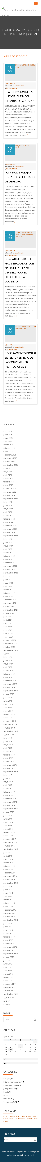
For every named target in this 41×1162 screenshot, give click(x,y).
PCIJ (32, 1119)
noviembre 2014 (10, 876)
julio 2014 (7, 886)
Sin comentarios (11, 88)
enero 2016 (8, 835)
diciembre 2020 (9, 640)
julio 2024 (7, 502)
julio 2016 (7, 815)
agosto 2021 (8, 613)
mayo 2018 (8, 744)
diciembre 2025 (9, 455)
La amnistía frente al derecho (22, 1119)
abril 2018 (7, 748)
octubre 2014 (9, 879)
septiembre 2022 (10, 573)
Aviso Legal (29, 1155)
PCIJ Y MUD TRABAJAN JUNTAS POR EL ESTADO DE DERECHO (20, 177)
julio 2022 (7, 576)
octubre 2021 (9, 606)
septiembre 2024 (10, 498)
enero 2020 (8, 677)
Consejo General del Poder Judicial (25, 1116)
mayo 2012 (8, 967)
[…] (27, 135)
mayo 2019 (8, 704)
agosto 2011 (8, 997)
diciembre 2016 (9, 798)
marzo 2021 (8, 630)
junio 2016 (7, 819)
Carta (10, 1116)
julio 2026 (7, 431)
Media (6, 1092)
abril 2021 (7, 626)
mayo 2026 (8, 438)
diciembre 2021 (9, 600)
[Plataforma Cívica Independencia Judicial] (20, 11)
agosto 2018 (8, 734)
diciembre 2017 (9, 761)
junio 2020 (7, 660)
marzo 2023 (8, 552)
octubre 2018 (9, 728)
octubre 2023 (9, 532)
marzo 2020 (8, 670)
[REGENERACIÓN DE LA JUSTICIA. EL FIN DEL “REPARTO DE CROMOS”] (20, 66)
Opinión (6, 1099)
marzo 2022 (8, 589)
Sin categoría (9, 1102)
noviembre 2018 (10, 724)
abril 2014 (7, 896)
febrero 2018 (9, 755)
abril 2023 (7, 549)
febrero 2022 (9, 593)
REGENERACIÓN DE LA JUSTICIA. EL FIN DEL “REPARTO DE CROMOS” (19, 96)
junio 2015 (7, 856)
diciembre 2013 (9, 910)
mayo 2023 (8, 546)
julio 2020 (7, 657)
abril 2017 (7, 785)
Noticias (6, 1095)
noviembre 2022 (10, 566)
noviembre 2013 (10, 913)
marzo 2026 (8, 444)
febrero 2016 (9, 832)
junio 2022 (7, 579)
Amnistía (6, 1116)
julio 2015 (7, 852)
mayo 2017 (8, 782)
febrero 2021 (9, 633)
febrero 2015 (9, 866)
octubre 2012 (9, 950)
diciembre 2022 (9, 562)
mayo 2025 (8, 471)
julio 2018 (7, 738)
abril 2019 (7, 707)
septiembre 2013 (10, 920)
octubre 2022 (9, 569)
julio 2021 (7, 616)
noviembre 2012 (10, 947)
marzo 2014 (8, 900)
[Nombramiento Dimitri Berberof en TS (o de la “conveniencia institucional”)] (20, 327)
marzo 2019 (8, 711)
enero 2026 (8, 451)
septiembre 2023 (10, 535)
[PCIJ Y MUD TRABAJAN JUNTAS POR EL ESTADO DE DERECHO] (20, 147)
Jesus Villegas (10, 83)
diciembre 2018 (9, 721)
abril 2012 (7, 970)
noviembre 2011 (10, 987)
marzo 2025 (8, 478)
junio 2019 (7, 701)
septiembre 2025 (10, 465)
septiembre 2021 (10, 610)
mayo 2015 (8, 859)
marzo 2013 (8, 933)
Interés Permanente (12, 1082)
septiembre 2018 (10, 731)
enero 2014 (8, 906)
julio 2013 (7, 923)
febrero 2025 (9, 482)
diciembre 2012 (9, 943)
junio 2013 (7, 926)
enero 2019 (8, 718)
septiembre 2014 (10, 883)
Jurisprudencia (9, 1088)
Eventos (10, 1119)
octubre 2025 (9, 461)
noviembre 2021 (10, 603)
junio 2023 (7, 542)
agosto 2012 (8, 957)
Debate (5, 1119)
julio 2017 (7, 775)
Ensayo (6, 1078)
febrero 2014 (9, 903)
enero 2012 (8, 980)
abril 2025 (7, 475)
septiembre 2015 (10, 849)
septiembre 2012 (10, 953)
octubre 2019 (9, 687)
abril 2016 (7, 825)
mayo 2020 (8, 664)
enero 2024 (8, 522)
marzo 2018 (8, 751)
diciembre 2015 (9, 839)
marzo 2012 (8, 974)
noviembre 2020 (10, 643)
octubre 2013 (9, 916)
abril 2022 (7, 586)
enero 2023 (8, 559)
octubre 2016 (9, 805)
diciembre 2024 (9, 488)
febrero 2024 (9, 519)
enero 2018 (8, 758)
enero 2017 (8, 795)
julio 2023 (7, 539)
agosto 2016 (8, 812)
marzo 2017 (8, 788)
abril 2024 (7, 512)
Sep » (5, 1063)
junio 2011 (7, 1004)
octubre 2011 (9, 991)
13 (20, 1047)
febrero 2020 (9, 674)
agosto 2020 (8, 653)
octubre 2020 (9, 647)
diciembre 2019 (9, 680)
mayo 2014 (8, 893)
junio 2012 (7, 964)
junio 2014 (7, 889)
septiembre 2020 (10, 650)
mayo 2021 (8, 623)
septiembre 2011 (10, 994)
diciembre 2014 (9, 873)
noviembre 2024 (10, 492)
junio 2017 (7, 778)
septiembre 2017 (10, 771)
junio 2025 (7, 468)
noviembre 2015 (10, 842)
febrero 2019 (9, 714)
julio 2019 (7, 697)
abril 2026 (7, 441)
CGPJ (13, 1116)
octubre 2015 (9, 846)
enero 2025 (8, 485)
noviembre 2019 (10, 684)
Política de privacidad (15, 1155)
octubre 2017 (9, 768)
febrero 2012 (9, 977)
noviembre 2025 (10, 458)
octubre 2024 (9, 495)
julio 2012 (7, 960)
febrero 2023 (9, 556)
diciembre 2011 (9, 984)
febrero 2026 (9, 448)
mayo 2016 (8, 822)
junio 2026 (7, 434)
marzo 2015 (8, 862)
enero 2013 (8, 940)
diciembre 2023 (9, 525)
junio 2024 (7, 505)
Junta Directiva (19, 86)
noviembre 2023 (10, 529)
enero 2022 (8, 596)
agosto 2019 (8, 694)
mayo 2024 (8, 509)
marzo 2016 (8, 829)
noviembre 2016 (10, 802)
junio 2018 (7, 741)
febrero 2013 (9, 937)
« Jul (4, 1059)
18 (11, 1049)
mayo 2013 (8, 930)
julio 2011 (7, 1001)
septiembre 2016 (10, 809)
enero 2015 (8, 869)
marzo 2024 (8, 515)
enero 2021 (8, 637)
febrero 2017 (9, 792)
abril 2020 (7, 667)
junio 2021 (7, 620)
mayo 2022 (8, 583)
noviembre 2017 (10, 765)
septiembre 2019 (10, 691)
